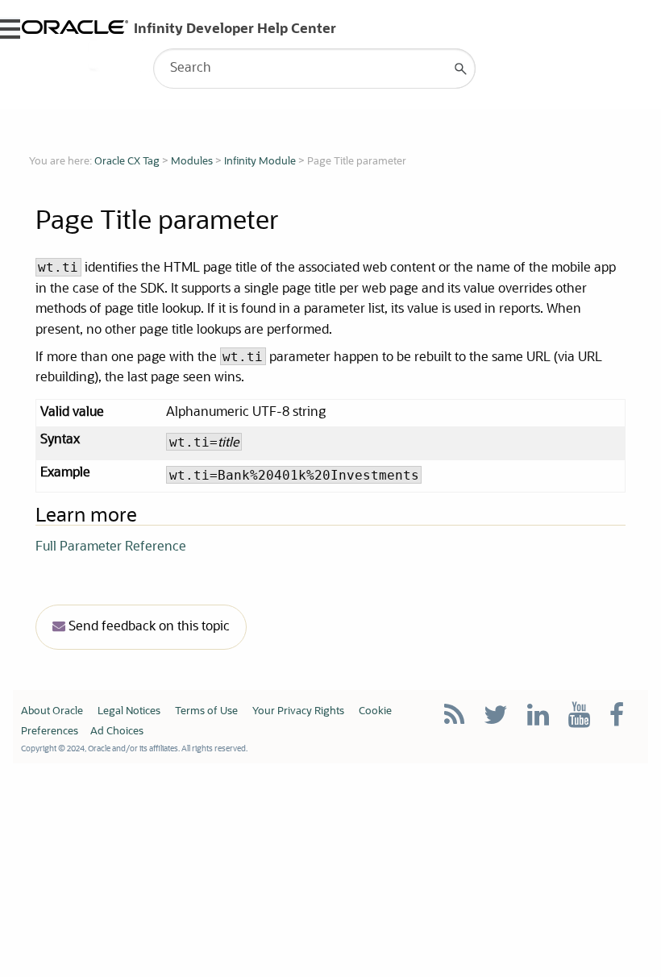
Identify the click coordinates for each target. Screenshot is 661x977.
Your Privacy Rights (298, 711)
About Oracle (52, 711)
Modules (192, 161)
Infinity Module (260, 161)
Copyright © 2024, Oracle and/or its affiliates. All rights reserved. (134, 749)
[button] (461, 68)
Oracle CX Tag (127, 161)
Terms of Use (206, 711)
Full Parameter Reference (110, 547)
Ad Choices (116, 731)
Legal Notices (129, 711)
